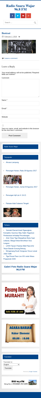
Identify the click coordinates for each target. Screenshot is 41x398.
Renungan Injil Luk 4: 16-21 (16, 195)
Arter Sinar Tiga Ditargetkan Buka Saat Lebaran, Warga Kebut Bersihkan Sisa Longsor (19, 240)
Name (4, 100)
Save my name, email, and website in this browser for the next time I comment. (20, 129)
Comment (5, 78)
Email (4, 108)
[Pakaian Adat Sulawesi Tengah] (12, 217)
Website (5, 117)
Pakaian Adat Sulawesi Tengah (17, 203)
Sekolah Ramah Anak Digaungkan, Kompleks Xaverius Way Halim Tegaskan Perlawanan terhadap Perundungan (18, 232)
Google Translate (33, 371)
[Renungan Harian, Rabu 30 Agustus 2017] (12, 184)
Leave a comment (10, 58)
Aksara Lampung (12, 162)
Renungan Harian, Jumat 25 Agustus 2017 (21, 187)
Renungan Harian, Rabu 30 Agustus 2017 (21, 171)
